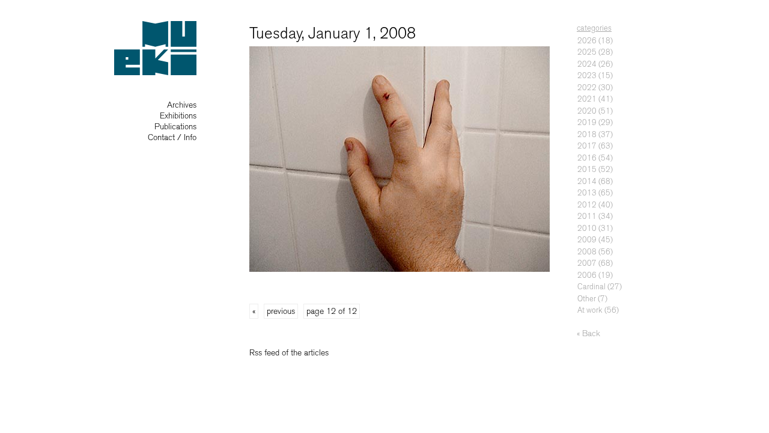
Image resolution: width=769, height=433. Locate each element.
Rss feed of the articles (289, 353)
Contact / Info (172, 137)
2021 (587, 98)
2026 (587, 40)
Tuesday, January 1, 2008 (332, 33)
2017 (587, 145)
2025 (587, 52)
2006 (587, 275)
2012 (587, 204)
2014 (587, 181)
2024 (587, 64)
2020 (587, 110)
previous (281, 311)
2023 (587, 75)
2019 (587, 122)
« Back (588, 333)
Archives (181, 105)
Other (586, 298)
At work (590, 310)
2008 (587, 251)
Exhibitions (178, 116)
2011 (587, 216)
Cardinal (591, 286)
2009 (587, 239)
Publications (175, 126)
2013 (587, 192)
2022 (587, 87)
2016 (587, 157)
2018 (587, 134)
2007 (587, 263)
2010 (587, 228)
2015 (587, 169)
